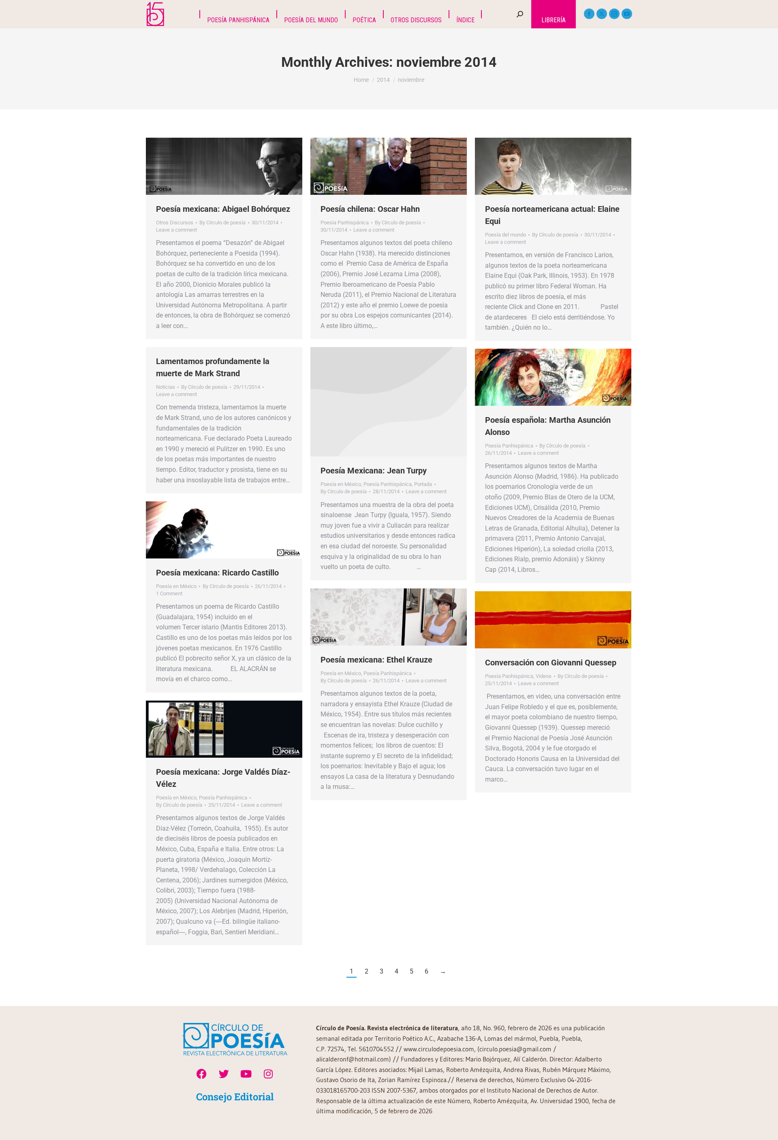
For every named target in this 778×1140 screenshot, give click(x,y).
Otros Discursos (174, 222)
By (222, 222)
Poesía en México (341, 484)
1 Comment (169, 593)
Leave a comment (176, 230)
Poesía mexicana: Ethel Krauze (376, 660)
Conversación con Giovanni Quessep (550, 662)
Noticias (165, 387)
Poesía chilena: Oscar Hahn (370, 209)
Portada (423, 484)
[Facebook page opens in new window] (589, 14)
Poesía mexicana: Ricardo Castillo (217, 572)
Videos (543, 676)
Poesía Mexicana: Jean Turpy (374, 470)
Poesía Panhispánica (345, 222)
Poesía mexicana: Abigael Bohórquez (223, 209)
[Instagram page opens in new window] (614, 14)
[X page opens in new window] (601, 14)
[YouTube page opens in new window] (627, 14)
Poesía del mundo (505, 235)
